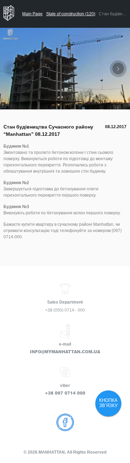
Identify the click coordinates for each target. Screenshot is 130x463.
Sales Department (65, 302)
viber (65, 385)
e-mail (65, 344)
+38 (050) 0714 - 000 (65, 310)
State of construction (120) (70, 13)
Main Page (32, 13)
